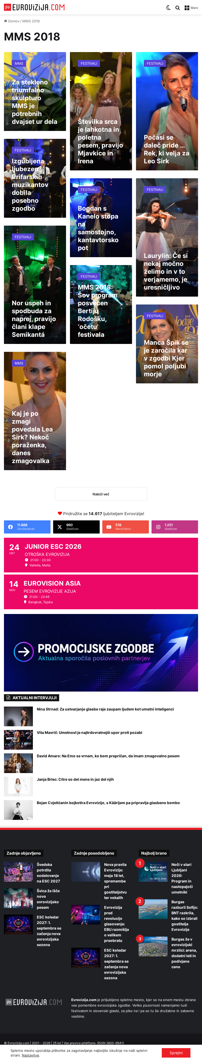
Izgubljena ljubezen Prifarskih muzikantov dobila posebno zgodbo (30, 184)
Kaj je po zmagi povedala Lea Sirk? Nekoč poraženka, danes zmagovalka (32, 437)
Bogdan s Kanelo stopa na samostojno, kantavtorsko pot (98, 228)
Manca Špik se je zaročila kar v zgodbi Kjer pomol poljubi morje (166, 358)
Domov (13, 21)
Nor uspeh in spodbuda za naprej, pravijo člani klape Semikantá (34, 318)
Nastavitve (30, 1055)
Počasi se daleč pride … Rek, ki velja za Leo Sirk (166, 149)
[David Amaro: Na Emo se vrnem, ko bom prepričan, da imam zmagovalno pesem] (18, 763)
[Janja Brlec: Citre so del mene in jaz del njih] (18, 786)
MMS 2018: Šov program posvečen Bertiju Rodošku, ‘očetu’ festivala (98, 310)
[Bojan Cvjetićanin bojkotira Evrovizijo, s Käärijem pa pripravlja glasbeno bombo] (18, 810)
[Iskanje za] (177, 10)
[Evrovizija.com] (34, 7)
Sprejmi (176, 1052)
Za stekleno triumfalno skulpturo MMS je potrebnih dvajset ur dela (34, 101)
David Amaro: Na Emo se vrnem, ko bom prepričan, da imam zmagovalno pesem (108, 756)
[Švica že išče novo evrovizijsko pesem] (18, 898)
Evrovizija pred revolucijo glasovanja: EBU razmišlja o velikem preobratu (116, 924)
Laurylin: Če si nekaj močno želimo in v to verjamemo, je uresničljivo (166, 271)
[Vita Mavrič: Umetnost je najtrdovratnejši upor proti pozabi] (18, 740)
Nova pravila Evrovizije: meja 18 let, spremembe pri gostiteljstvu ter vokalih (115, 881)
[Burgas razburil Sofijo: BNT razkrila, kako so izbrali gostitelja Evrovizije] (153, 909)
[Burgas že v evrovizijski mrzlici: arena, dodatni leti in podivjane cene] (153, 946)
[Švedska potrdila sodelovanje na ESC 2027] (18, 872)
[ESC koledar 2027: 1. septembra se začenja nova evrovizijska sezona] (18, 924)
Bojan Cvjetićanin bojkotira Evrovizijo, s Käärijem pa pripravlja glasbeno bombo (108, 802)
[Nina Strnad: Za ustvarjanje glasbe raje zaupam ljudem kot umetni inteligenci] (18, 716)
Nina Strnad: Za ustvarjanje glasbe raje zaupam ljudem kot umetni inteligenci (105, 709)
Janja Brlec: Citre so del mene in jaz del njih (75, 779)
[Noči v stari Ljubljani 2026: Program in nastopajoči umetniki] (153, 872)
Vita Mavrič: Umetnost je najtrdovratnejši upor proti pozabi (89, 732)
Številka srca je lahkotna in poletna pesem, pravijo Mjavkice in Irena (100, 141)
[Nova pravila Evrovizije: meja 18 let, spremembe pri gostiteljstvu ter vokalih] (85, 872)
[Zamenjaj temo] (168, 10)
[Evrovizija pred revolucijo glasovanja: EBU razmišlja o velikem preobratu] (85, 915)
